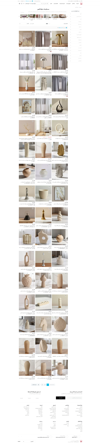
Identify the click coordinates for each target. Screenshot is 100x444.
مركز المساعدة (40, 428)
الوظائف (54, 425)
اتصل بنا (41, 423)
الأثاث (68, 407)
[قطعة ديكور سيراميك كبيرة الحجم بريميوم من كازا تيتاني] (60, 114)
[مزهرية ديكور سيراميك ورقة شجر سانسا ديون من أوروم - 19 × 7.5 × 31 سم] (60, 157)
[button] (23, 3)
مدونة (68, 425)
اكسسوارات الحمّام (26, 407)
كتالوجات (67, 423)
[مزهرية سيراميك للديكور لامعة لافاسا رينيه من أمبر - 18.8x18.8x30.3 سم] (27, 332)
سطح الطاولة (40, 411)
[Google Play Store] (29, 398)
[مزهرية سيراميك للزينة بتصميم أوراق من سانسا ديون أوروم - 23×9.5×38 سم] (43, 91)
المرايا (28, 412)
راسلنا (55, 424)
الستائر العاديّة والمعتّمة (78, 411)
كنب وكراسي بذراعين (79, 408)
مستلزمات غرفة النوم (43, 9)
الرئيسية (80, 7)
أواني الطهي (54, 411)
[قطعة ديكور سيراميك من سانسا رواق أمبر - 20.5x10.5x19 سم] (60, 136)
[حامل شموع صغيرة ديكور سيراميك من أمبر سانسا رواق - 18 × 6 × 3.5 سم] (43, 310)
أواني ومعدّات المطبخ (53, 408)
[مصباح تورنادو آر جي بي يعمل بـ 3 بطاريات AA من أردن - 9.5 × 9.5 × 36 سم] (43, 266)
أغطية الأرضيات (66, 409)
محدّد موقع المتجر (66, 424)
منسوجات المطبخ (53, 412)
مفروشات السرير (66, 408)
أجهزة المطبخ (54, 416)
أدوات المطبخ (54, 407)
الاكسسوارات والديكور (39, 416)
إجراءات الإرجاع (40, 425)
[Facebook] (21, 436)
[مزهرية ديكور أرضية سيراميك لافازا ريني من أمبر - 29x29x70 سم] (43, 157)
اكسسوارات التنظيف (53, 415)
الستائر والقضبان (26, 408)
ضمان (41, 430)
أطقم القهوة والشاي (53, 409)
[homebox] (80, 3)
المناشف (27, 411)
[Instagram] (18, 436)
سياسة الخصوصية (53, 427)
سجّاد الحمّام (27, 415)
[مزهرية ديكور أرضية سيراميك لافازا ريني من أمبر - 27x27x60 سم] (43, 375)
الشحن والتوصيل (39, 424)
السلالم (28, 413)
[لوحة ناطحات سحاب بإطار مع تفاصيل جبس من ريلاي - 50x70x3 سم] (27, 46)
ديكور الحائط (80, 412)
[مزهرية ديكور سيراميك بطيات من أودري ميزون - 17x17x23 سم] (43, 353)
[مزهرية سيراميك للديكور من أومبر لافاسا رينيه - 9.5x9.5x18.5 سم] (60, 223)
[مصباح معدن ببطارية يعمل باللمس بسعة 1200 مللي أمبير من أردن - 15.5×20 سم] (60, 46)
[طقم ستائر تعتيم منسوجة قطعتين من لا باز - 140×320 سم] (60, 91)
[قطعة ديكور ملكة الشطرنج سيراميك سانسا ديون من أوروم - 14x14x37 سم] (27, 201)
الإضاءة (81, 413)
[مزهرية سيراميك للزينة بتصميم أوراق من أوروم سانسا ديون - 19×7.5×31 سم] (60, 179)
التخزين (81, 416)
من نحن (54, 423)
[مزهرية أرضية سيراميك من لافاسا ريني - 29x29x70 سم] (60, 353)
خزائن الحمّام (27, 409)
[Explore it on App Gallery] (21, 398)
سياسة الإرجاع (40, 427)
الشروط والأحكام (53, 428)
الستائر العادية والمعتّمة (65, 411)
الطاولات (81, 407)
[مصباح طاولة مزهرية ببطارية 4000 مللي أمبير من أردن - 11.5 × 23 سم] (27, 91)
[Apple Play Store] (37, 398)
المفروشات (80, 409)
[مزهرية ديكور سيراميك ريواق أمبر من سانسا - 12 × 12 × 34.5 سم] (27, 157)
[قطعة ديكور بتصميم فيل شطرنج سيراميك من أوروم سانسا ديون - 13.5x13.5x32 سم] (43, 223)
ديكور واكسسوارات (79, 415)
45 (38, 384)
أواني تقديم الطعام (53, 418)
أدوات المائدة (40, 412)
